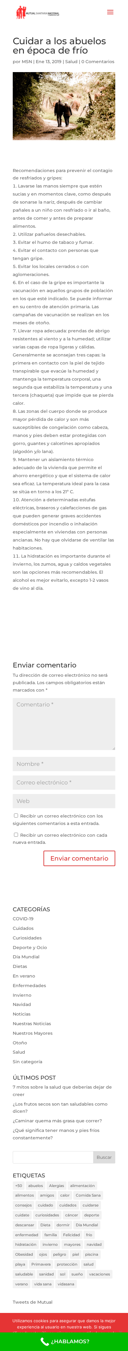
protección (67, 1264)
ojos (43, 1254)
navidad (94, 1244)
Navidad (22, 1004)
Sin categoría (27, 1061)
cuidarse (90, 1205)
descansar (24, 1225)
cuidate (22, 1215)
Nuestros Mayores (33, 1033)
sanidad (46, 1274)
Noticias (21, 1014)
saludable (24, 1274)
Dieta (45, 1225)
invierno (50, 1244)
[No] (120, 1332)
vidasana (66, 1284)
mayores (72, 1244)
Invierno (22, 995)
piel (75, 1254)
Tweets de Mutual (33, 1302)
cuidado (45, 1205)
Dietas (20, 966)
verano (21, 1284)
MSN (27, 61)
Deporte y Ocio (30, 947)
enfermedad (26, 1234)
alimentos (24, 1195)
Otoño (20, 1043)
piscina (91, 1254)
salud (89, 1264)
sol (62, 1274)
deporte (91, 1215)
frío (89, 1234)
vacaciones (99, 1274)
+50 (18, 1185)
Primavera (41, 1264)
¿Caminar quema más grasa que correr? (57, 1121)
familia (50, 1234)
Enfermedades (29, 985)
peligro (59, 1254)
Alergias (56, 1185)
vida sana (43, 1284)
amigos (47, 1195)
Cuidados (23, 928)
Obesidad (24, 1254)
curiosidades (47, 1215)
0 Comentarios (97, 61)
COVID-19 (23, 919)
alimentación (82, 1185)
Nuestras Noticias (32, 1023)
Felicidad (71, 1234)
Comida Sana (88, 1195)
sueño (77, 1274)
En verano (24, 976)
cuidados (67, 1205)
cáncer (71, 1215)
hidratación (25, 1244)
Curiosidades (27, 938)
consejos (23, 1205)
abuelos (35, 1185)
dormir (63, 1225)
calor (65, 1195)
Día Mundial (26, 957)
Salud (71, 61)
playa (20, 1264)
